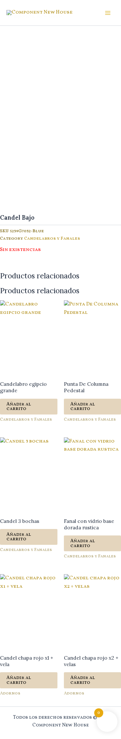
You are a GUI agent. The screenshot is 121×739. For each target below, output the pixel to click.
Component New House (35, 15)
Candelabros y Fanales (52, 238)
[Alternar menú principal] (108, 13)
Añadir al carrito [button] (18, 406)
